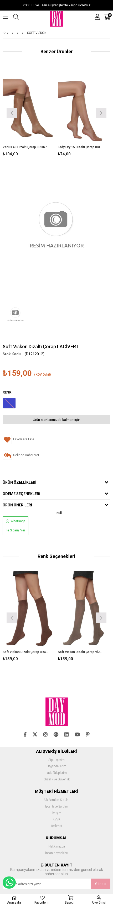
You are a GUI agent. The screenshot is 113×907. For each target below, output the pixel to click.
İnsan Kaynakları (56, 853)
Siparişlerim (56, 760)
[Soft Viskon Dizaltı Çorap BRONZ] (29, 610)
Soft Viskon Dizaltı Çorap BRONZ (26, 652)
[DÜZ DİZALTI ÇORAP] (22, 33)
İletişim (56, 813)
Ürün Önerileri (17, 505)
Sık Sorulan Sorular (57, 800)
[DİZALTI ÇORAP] (17, 33)
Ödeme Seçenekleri (21, 494)
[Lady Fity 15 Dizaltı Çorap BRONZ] (84, 105)
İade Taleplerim (57, 773)
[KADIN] (12, 33)
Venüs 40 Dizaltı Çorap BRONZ (25, 147)
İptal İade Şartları (56, 806)
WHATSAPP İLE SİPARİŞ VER (9, 882)
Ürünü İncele (40, 112)
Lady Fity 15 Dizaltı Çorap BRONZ (81, 147)
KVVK (56, 819)
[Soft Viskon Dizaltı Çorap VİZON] (84, 610)
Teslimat (56, 826)
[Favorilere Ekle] (29, 112)
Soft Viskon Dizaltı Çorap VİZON (81, 652)
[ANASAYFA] (7, 33)
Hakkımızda (56, 846)
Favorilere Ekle (29, 617)
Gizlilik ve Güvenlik (57, 779)
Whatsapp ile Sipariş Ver (15, 525)
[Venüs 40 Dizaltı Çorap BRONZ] (29, 105)
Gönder (100, 884)
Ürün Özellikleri (19, 482)
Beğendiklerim (56, 766)
